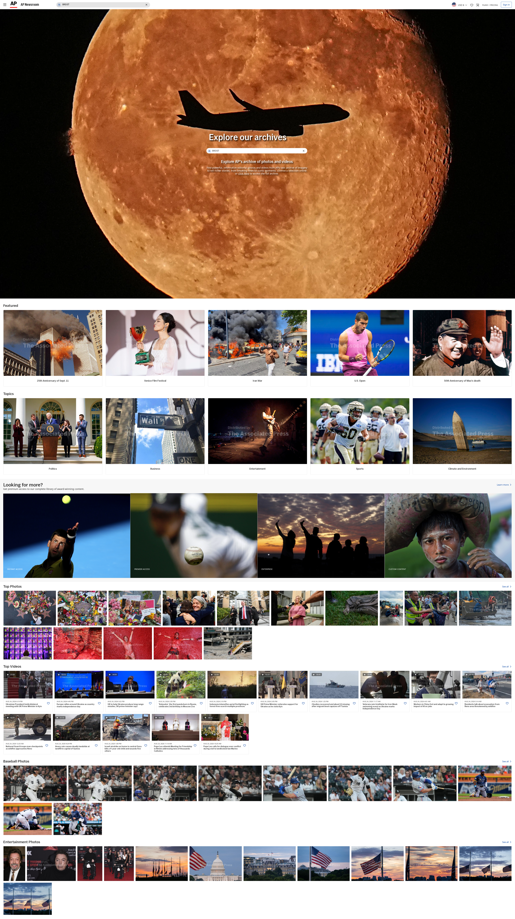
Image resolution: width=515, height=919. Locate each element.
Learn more (503, 484)
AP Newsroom (30, 4)
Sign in (506, 4)
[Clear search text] (147, 5)
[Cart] (478, 5)
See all (505, 586)
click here (243, 173)
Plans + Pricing (490, 5)
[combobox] (461, 4)
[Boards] (472, 5)
